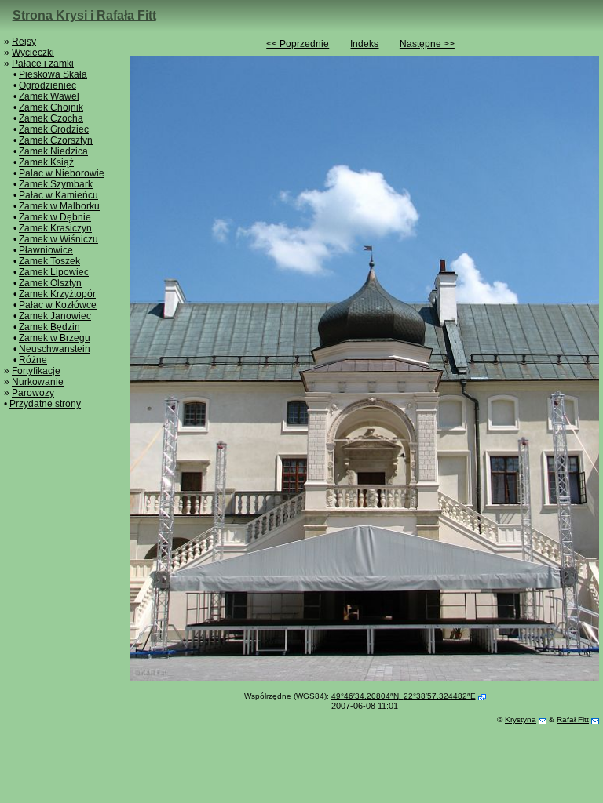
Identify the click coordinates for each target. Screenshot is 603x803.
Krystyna (520, 719)
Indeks (364, 43)
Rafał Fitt (573, 719)
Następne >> (427, 43)
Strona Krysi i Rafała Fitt (84, 15)
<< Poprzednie (297, 43)
